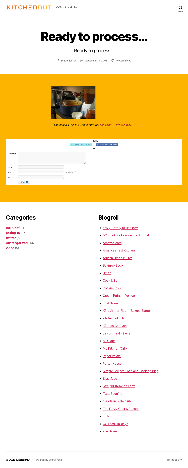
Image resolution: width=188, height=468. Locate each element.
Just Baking (111, 303)
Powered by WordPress (48, 459)
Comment (11, 154)
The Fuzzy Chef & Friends (121, 409)
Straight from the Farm (119, 386)
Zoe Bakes (110, 431)
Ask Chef (13, 228)
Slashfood (110, 378)
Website (10, 177)
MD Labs (109, 341)
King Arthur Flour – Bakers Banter (127, 311)
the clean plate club (117, 401)
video (10, 248)
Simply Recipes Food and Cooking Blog (130, 371)
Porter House (112, 363)
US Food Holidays (115, 424)
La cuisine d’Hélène (116, 333)
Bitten (107, 273)
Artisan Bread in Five (117, 258)
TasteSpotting (112, 394)
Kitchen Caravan (115, 326)
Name (9, 167)
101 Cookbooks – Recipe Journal (126, 235)
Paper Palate (112, 356)
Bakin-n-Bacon (114, 265)
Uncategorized (17, 243)
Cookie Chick (112, 288)
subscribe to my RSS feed (115, 125)
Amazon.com (112, 243)
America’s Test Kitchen (119, 250)
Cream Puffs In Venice (119, 295)
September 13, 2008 (95, 60)
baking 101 (14, 233)
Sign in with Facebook (107, 144)
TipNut (107, 416)
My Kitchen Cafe (115, 348)
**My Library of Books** (120, 228)
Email (9, 172)
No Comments (123, 60)
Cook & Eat (110, 280)
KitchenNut (70, 60)
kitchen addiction (115, 318)
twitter (11, 238)
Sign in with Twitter (81, 144)
